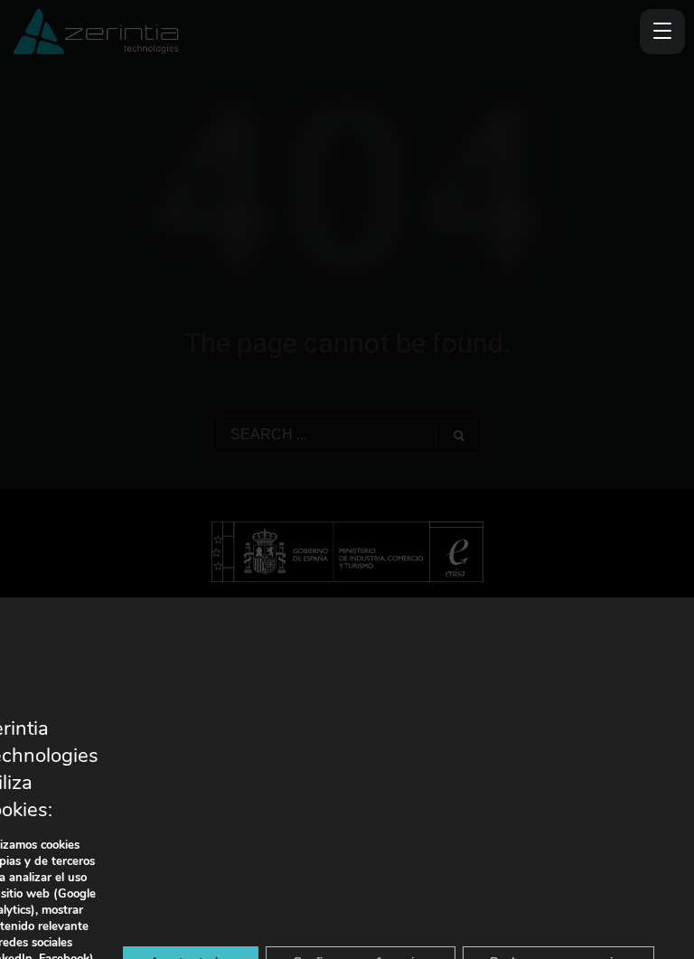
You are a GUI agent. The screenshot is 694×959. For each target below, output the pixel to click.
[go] (459, 436)
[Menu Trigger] (662, 31)
